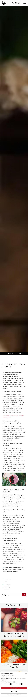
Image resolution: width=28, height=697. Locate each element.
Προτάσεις (8, 579)
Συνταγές (7, 584)
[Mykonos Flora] (4, 3)
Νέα (6, 582)
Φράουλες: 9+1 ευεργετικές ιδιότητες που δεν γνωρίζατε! (14, 634)
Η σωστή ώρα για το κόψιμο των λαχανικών (14, 666)
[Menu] (24, 3)
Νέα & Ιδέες (11, 353)
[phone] (13, 3)
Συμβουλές (20, 353)
